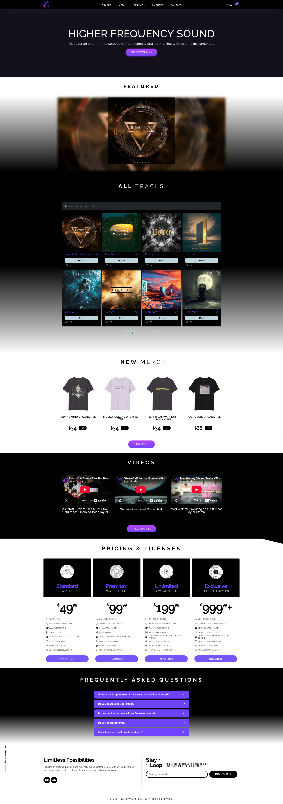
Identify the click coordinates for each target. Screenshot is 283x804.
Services (139, 5)
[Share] (191, 265)
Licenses (157, 5)
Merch (122, 5)
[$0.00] (66, 265)
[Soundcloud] (54, 780)
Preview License (67, 658)
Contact (176, 5)
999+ (216, 607)
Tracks (106, 5)
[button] (132, 132)
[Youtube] (46, 780)
